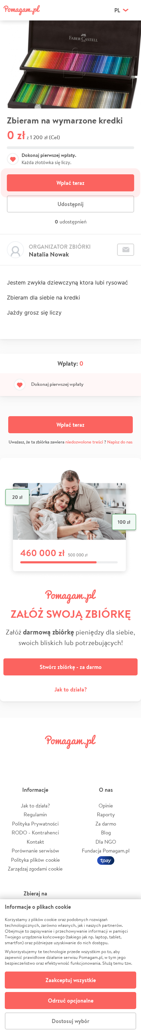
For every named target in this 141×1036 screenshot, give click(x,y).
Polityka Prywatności (35, 823)
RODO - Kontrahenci (35, 832)
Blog (106, 832)
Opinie (106, 805)
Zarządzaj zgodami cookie (35, 868)
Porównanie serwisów (35, 850)
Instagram (59, 757)
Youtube (128, 757)
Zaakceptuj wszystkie (71, 980)
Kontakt (35, 841)
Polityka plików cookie (35, 860)
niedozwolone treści (84, 442)
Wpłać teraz (70, 183)
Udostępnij (70, 204)
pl (117, 10)
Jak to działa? (70, 689)
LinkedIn (82, 757)
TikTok (105, 757)
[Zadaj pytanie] (125, 250)
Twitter (36, 757)
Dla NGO (105, 841)
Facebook (13, 757)
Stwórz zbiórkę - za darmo (71, 667)
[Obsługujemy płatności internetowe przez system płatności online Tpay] (105, 860)
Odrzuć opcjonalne (70, 1000)
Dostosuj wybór (70, 1021)
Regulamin (35, 814)
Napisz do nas (119, 442)
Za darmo (105, 823)
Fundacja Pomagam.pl (106, 850)
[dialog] (70, 967)
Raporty (106, 814)
